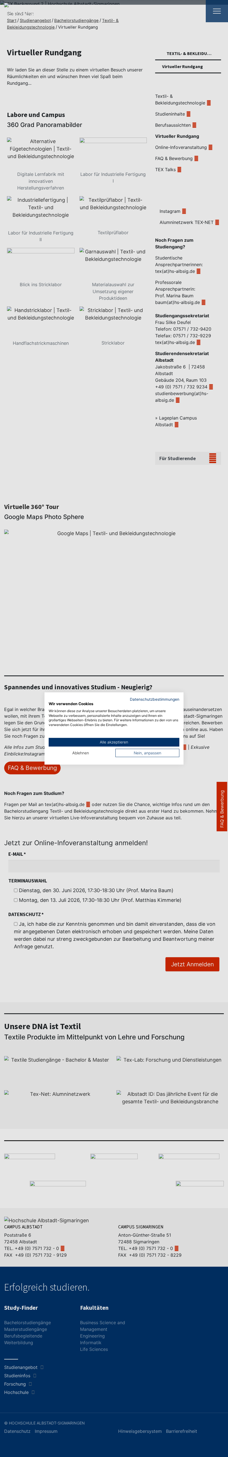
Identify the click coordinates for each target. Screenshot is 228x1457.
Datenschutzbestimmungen (154, 699)
